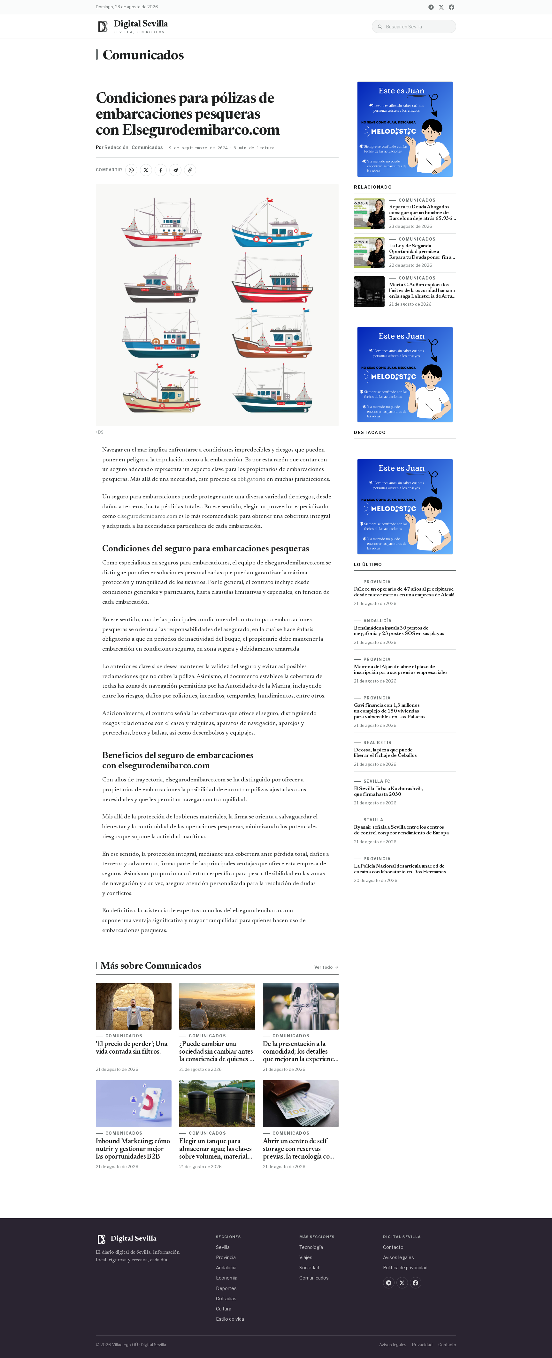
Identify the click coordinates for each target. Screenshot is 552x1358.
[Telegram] (431, 7)
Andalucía (226, 1267)
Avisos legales (398, 1257)
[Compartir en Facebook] (161, 170)
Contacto (393, 1247)
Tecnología (311, 1247)
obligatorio (251, 479)
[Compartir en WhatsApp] (131, 170)
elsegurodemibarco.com (147, 516)
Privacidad (422, 1344)
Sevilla (223, 1247)
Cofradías (226, 1298)
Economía (226, 1277)
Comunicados (143, 56)
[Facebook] (451, 7)
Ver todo (323, 967)
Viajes (305, 1257)
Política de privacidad (405, 1267)
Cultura (223, 1308)
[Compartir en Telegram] (175, 170)
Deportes (226, 1288)
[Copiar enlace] (190, 170)
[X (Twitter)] (441, 7)
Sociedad (309, 1267)
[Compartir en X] (146, 170)
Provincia (226, 1257)
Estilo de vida (230, 1319)
